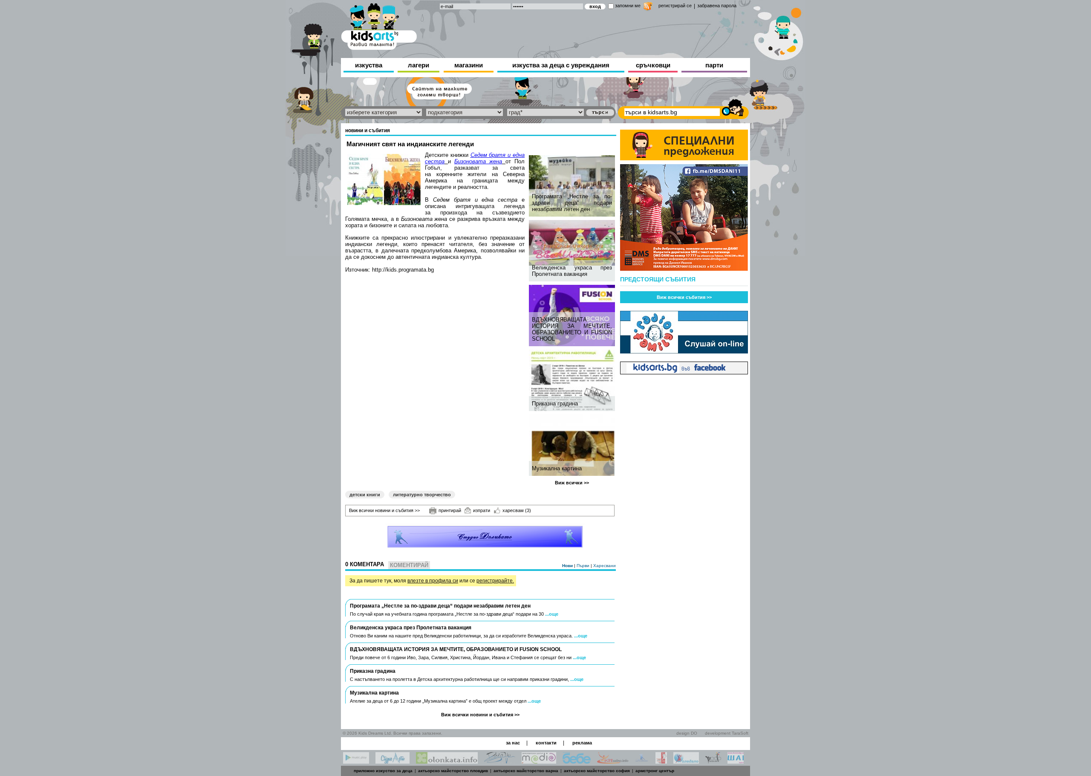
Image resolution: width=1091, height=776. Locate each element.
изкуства (368, 65)
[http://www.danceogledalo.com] (686, 761)
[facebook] (684, 372)
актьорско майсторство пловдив (453, 770)
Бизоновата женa (478, 161)
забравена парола (716, 5)
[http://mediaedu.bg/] (539, 761)
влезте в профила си (432, 581)
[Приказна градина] (573, 380)
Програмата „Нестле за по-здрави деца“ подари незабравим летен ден (572, 202)
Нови (568, 565)
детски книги (364, 494)
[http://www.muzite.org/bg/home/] (661, 761)
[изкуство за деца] (379, 25)
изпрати (481, 510)
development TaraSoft (726, 733)
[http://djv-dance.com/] (499, 761)
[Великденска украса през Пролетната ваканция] (573, 243)
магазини (468, 65)
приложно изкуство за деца (383, 770)
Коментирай (409, 565)
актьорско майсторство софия (597, 770)
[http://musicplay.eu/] (356, 761)
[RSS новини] (648, 7)
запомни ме (628, 5)
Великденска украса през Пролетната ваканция (572, 270)
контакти (546, 742)
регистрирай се (675, 5)
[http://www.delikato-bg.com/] (642, 761)
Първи (584, 565)
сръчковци (653, 65)
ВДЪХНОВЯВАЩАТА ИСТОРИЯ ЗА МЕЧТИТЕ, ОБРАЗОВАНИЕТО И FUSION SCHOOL (572, 329)
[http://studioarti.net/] (392, 761)
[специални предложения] (684, 158)
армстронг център (654, 770)
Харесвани (604, 565)
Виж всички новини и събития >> (384, 510)
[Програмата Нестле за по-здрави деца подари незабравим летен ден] (573, 186)
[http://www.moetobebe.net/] (577, 761)
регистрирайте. (495, 581)
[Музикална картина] (573, 445)
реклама (582, 742)
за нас (513, 742)
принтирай (450, 510)
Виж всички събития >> (684, 297)
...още (551, 614)
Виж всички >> (572, 482)
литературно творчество (422, 494)
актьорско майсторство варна (526, 770)
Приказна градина (555, 403)
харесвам (516, 510)
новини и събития (367, 130)
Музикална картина (557, 468)
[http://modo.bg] (713, 761)
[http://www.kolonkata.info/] (447, 761)
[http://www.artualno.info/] (612, 761)
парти (714, 65)
